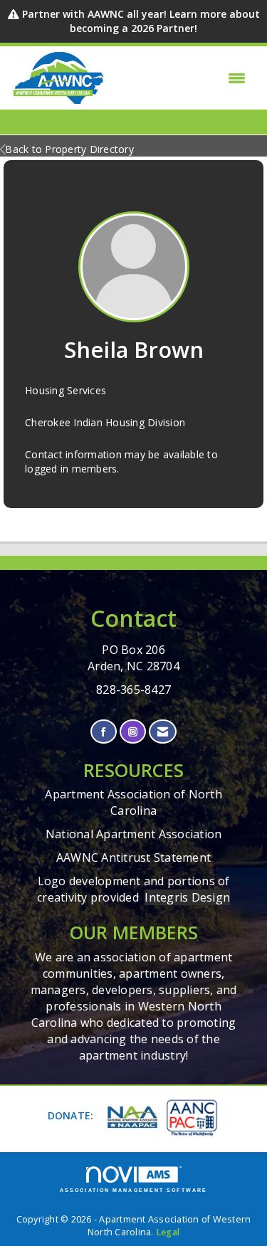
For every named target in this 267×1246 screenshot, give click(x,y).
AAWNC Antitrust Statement (133, 857)
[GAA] (190, 1117)
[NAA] (131, 1117)
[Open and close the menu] (179, 78)
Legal (167, 1232)
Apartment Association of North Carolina (133, 802)
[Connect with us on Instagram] (133, 731)
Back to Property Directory (69, 149)
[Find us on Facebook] (103, 731)
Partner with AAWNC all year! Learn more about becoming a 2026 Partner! (141, 21)
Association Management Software (133, 1190)
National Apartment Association (134, 834)
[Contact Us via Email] (163, 731)
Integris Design (187, 897)
